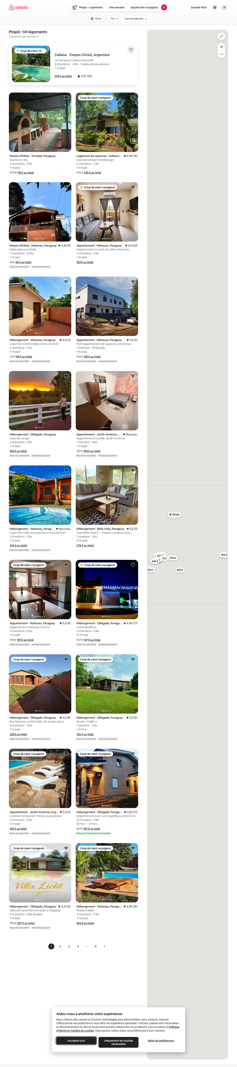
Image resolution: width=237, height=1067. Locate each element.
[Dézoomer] (221, 46)
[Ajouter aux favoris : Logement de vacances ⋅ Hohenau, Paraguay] (133, 97)
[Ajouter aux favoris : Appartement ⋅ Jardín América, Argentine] (133, 376)
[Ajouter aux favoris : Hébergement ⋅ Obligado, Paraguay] (66, 376)
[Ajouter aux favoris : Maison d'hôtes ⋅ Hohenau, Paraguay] (66, 187)
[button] (63, 76)
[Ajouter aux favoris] (131, 50)
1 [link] (51, 946)
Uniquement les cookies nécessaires (118, 1042)
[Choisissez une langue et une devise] (214, 7)
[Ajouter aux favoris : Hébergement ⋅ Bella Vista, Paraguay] (133, 470)
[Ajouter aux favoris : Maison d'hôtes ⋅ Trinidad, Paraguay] (66, 97)
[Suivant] (104, 946)
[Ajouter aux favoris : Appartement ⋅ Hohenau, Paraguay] (133, 187)
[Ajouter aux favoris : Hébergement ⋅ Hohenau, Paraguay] (66, 281)
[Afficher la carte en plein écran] (221, 36)
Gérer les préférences (161, 1040)
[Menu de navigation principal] (224, 7)
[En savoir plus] (38, 37)
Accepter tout (76, 1040)
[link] (43, 946)
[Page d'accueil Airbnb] (18, 7)
